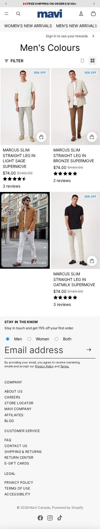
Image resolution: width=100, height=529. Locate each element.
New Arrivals (34, 262)
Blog (9, 421)
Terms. (64, 366)
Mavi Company (17, 409)
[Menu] (6, 13)
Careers (12, 397)
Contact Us (16, 446)
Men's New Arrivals (76, 25)
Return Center (19, 457)
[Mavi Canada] (50, 13)
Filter (17, 60)
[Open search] (18, 14)
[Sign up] (89, 349)
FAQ (7, 440)
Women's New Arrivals (28, 25)
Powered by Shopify (67, 507)
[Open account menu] (81, 14)
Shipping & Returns (23, 452)
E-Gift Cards (16, 463)
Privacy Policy (44, 366)
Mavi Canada (39, 507)
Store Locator (19, 403)
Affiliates (14, 415)
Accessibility (17, 494)
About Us (13, 391)
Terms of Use (17, 488)
